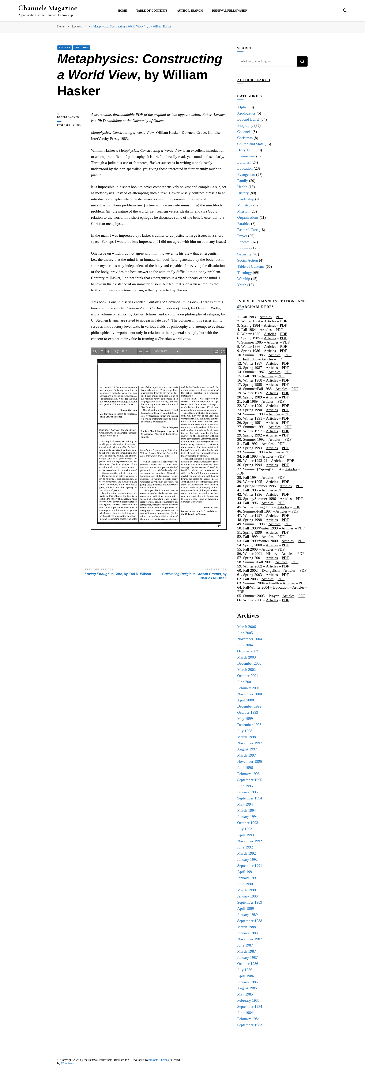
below (195, 114)
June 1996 (245, 767)
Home (122, 10)
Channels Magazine (47, 7)
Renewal (244, 242)
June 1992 (245, 847)
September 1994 (249, 798)
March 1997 (246, 755)
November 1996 (249, 761)
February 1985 (248, 1000)
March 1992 (246, 853)
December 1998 (249, 725)
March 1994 (246, 810)
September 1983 (249, 1025)
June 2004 (245, 645)
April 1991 (245, 872)
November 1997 (249, 743)
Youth (241, 285)
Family (242, 181)
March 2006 (246, 627)
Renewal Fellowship (229, 10)
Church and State (250, 144)
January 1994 (247, 816)
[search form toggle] (345, 10)
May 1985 (245, 994)
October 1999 (247, 712)
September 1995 (249, 780)
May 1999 (245, 718)
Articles (266, 317)
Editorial (244, 162)
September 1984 (249, 1006)
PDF (279, 317)
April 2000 (245, 700)
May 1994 (245, 804)
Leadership (245, 199)
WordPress (67, 1063)
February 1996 (248, 774)
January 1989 (247, 914)
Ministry (243, 205)
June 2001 (245, 682)
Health (242, 187)
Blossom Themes (158, 1059)
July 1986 (244, 970)
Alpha (242, 107)
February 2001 (248, 688)
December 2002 (249, 663)
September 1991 (249, 865)
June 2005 (245, 633)
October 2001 (247, 676)
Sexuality (244, 254)
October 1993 (247, 823)
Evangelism (246, 174)
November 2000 (249, 694)
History (243, 193)
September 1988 (249, 921)
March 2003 (246, 657)
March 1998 (246, 737)
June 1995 (245, 786)
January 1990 (247, 896)
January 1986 (247, 982)
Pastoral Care (247, 230)
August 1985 (247, 988)
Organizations (248, 217)
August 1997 (247, 749)
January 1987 (247, 957)
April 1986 (245, 976)
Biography (245, 125)
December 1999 (249, 706)
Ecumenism (246, 156)
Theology (81, 47)
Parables (243, 223)
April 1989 (245, 908)
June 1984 (245, 1013)
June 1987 (245, 945)
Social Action (247, 260)
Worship (243, 279)
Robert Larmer (68, 117)
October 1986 (247, 964)
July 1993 (244, 829)
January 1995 (247, 792)
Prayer (242, 236)
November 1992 (249, 841)
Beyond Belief (248, 119)
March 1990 (246, 890)
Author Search (190, 10)
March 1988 (246, 927)
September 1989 (249, 902)
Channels (244, 132)
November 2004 (249, 639)
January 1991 (247, 878)
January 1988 (247, 933)
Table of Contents (152, 10)
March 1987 (246, 951)
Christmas (245, 138)
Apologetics (246, 113)
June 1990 (245, 884)
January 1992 (247, 859)
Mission (243, 211)
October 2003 (247, 651)
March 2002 (246, 669)
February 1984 (248, 1019)
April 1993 (245, 835)
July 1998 (244, 731)
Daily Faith (246, 150)
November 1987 (249, 939)
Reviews (64, 47)
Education (245, 168)
